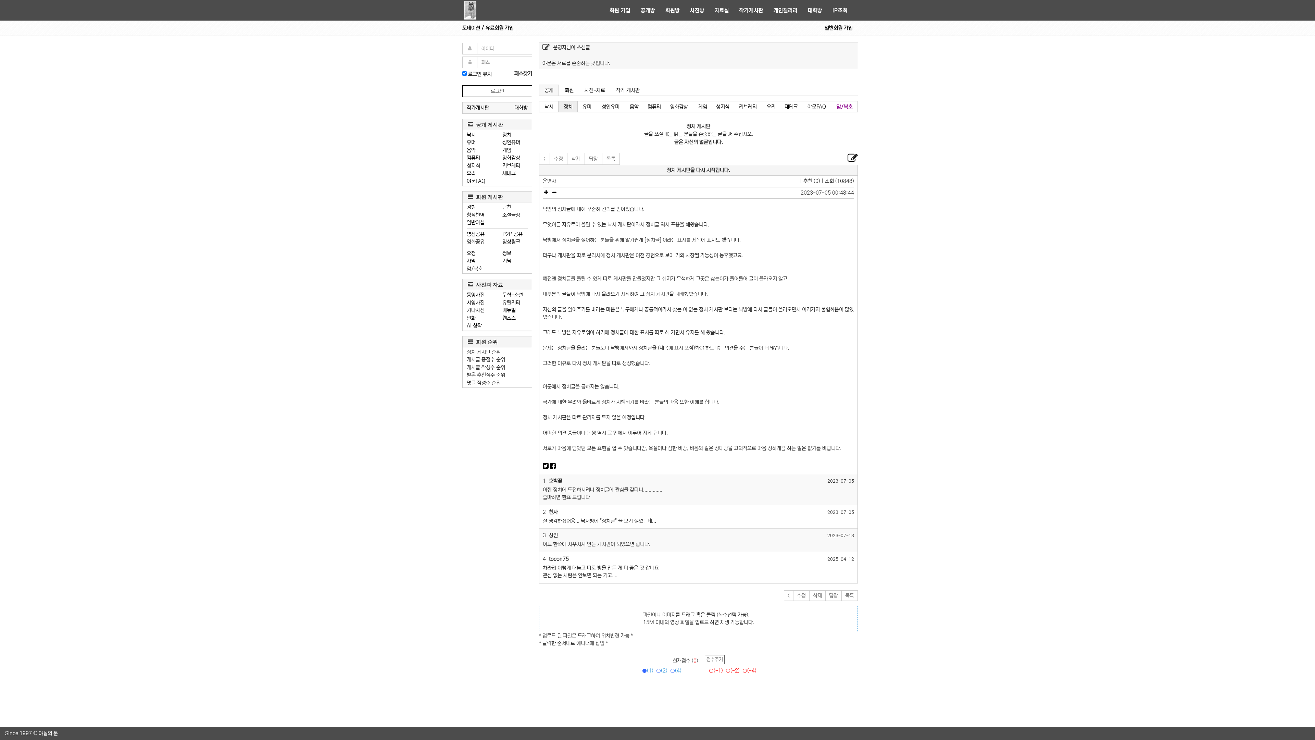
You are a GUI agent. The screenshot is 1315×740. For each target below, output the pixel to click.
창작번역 (476, 215)
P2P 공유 (512, 234)
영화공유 (476, 242)
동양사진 (476, 295)
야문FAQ (476, 181)
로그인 (497, 91)
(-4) (751, 671)
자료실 (722, 10)
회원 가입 (620, 10)
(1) (650, 671)
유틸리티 (511, 303)
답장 (593, 159)
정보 (506, 253)
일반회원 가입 (839, 28)
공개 (548, 90)
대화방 (815, 10)
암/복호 (475, 269)
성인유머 (511, 142)
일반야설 (476, 222)
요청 (471, 253)
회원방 (672, 10)
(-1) (718, 671)
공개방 (648, 10)
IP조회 (840, 10)
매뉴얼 (509, 310)
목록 (610, 159)
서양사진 (476, 303)
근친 (506, 207)
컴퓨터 (473, 158)
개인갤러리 (786, 10)
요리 (471, 173)
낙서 (471, 135)
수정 (558, 159)
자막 (471, 261)
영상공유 (476, 234)
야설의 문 (48, 733)
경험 (471, 207)
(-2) (735, 671)
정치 (506, 135)
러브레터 (511, 166)
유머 (471, 142)
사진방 (697, 10)
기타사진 (476, 310)
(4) (678, 671)
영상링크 (511, 242)
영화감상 (511, 158)
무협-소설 (512, 295)
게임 (506, 150)
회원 (569, 90)
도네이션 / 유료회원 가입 (488, 28)
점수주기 (714, 659)
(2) (664, 671)
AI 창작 (474, 326)
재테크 (509, 173)
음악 (471, 150)
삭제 (576, 159)
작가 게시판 (628, 90)
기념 (506, 261)
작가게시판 (751, 10)
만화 (471, 318)
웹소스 (509, 318)
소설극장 (511, 215)
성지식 (473, 166)
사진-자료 (595, 90)
